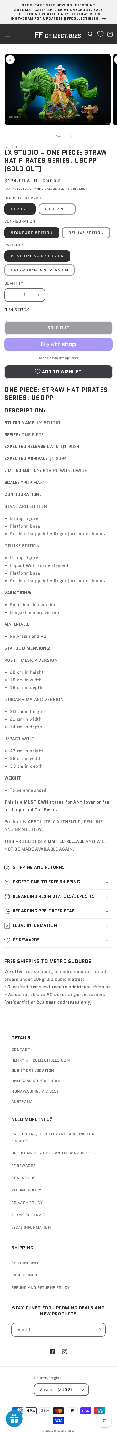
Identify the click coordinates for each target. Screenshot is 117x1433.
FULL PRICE (57, 209)
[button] (7, 34)
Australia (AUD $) (56, 1389)
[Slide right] (71, 136)
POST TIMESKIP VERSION (37, 256)
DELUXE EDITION (86, 233)
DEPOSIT (20, 209)
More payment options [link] (58, 357)
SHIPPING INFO (25, 1263)
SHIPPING (36, 189)
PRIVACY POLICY (27, 1202)
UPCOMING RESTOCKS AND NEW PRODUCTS (53, 1153)
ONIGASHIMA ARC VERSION (39, 270)
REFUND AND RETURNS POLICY (40, 1287)
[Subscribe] (99, 1330)
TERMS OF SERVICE (29, 1215)
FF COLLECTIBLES (64, 1430)
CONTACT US (23, 1178)
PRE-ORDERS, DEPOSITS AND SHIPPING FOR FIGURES (53, 1137)
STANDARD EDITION (32, 233)
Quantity (13, 283)
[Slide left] (46, 136)
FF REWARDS (23, 1165)
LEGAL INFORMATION (31, 1227)
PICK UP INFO (24, 1275)
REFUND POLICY (26, 1190)
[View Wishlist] (100, 34)
